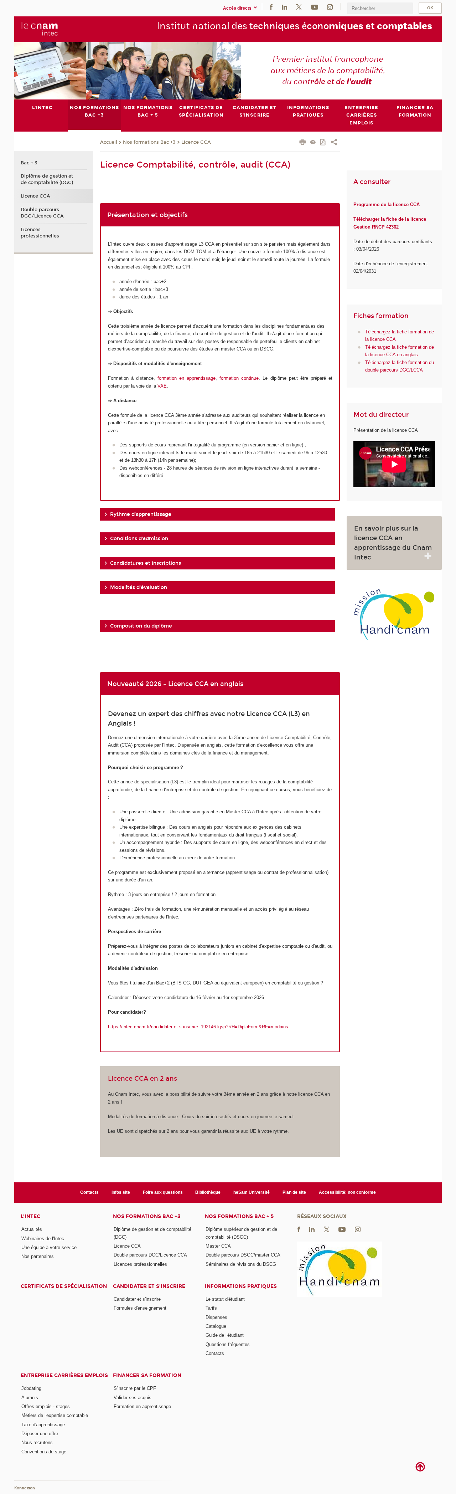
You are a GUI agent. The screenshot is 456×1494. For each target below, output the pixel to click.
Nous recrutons (37, 1442)
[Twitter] (299, 6)
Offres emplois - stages (45, 1406)
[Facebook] (271, 6)
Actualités (31, 1229)
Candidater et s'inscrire (149, 1286)
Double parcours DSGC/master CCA (243, 1255)
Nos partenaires (37, 1256)
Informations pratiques (241, 1286)
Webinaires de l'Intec (42, 1238)
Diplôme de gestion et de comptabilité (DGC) (47, 179)
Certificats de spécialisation (64, 1286)
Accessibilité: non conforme (347, 1192)
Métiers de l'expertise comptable (54, 1415)
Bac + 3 (29, 163)
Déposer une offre (39, 1433)
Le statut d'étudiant (225, 1299)
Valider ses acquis (132, 1397)
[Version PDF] (323, 142)
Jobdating (31, 1388)
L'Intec (30, 1216)
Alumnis (29, 1397)
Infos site (121, 1192)
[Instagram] (330, 6)
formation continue (239, 378)
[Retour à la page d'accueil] (39, 29)
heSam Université (251, 1192)
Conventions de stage (43, 1451)
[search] (380, 8)
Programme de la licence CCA (386, 204)
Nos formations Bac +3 (149, 142)
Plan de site (294, 1192)
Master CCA (218, 1246)
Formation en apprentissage (142, 1406)
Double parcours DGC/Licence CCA (42, 213)
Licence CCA (196, 142)
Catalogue (216, 1326)
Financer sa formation (147, 1375)
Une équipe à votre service (49, 1247)
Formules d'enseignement (140, 1308)
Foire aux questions (163, 1192)
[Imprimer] (303, 143)
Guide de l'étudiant (225, 1335)
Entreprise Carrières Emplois (64, 1375)
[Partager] (334, 143)
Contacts (89, 1192)
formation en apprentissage (186, 378)
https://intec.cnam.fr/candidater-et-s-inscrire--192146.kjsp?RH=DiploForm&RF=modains (198, 1026)
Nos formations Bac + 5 (239, 1216)
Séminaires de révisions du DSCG (241, 1264)
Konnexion (24, 1488)
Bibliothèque (208, 1192)
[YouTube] (314, 6)
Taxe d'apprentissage (43, 1424)
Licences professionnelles (40, 233)
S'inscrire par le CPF (135, 1388)
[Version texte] (313, 142)
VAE (162, 386)
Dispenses (216, 1317)
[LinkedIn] (284, 6)
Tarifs (211, 1308)
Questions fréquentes (228, 1344)
